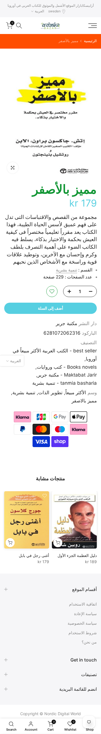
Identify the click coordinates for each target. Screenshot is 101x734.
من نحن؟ (89, 642)
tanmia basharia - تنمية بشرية (64, 383)
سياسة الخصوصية (82, 623)
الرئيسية (90, 41)
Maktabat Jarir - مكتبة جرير (67, 375)
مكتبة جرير (66, 323)
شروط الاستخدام (82, 632)
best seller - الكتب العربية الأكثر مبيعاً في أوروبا (55, 355)
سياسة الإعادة (85, 613)
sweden (54, 11)
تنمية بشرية (66, 270)
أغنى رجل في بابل (34, 555)
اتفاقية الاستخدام (83, 604)
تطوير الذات (50, 392)
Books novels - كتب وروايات (67, 367)
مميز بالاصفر (84, 401)
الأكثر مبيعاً (75, 392)
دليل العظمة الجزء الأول (77, 555)
